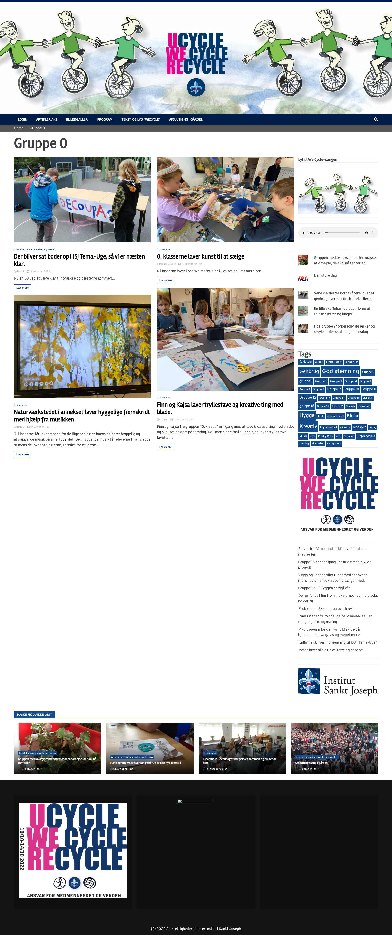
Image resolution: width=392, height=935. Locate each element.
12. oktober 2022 (40, 427)
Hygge (307, 415)
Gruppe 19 (323, 406)
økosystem (334, 443)
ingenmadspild (335, 416)
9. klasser (305, 362)
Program (104, 119)
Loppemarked (328, 427)
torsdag (304, 443)
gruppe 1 (305, 381)
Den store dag (325, 275)
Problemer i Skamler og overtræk (325, 609)
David (20, 271)
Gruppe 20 (337, 406)
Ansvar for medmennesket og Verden (34, 249)
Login (22, 119)
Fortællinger (351, 362)
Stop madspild (366, 436)
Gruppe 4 (351, 381)
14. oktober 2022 (31, 769)
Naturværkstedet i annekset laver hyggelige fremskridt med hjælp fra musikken (82, 416)
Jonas (164, 419)
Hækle (320, 416)
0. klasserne (20, 405)
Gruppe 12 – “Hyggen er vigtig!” (324, 588)
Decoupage (210, 753)
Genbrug (309, 372)
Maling (372, 427)
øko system (318, 443)
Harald (21, 427)
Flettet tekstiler (334, 362)
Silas (160, 264)
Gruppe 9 (334, 389)
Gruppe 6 (365, 381)
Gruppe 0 (368, 372)
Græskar (350, 406)
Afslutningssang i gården (311, 763)
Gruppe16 (368, 398)
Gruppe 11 (369, 389)
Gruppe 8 (318, 389)
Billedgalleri (77, 119)
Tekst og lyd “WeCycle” (140, 119)
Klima (352, 416)
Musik (303, 436)
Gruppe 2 (321, 381)
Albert (172, 264)
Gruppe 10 (351, 389)
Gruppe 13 (324, 398)
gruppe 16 (306, 406)
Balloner (319, 362)
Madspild (359, 427)
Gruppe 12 (307, 397)
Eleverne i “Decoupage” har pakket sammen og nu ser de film (240, 761)
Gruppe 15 (354, 398)
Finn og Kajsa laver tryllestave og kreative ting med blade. (220, 408)
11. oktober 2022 (191, 264)
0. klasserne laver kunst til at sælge (200, 256)
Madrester (345, 427)
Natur (312, 436)
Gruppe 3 (336, 381)
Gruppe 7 (304, 389)
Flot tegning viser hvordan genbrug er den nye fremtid (145, 763)
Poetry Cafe (325, 436)
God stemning (340, 371)
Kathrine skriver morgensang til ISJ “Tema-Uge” (337, 642)
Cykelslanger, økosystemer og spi (37, 753)
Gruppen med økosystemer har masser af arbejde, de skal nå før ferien (57, 761)
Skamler (349, 436)
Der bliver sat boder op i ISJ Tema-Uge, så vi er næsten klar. (79, 260)
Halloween (364, 406)
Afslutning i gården (186, 119)
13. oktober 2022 (39, 271)
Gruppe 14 (339, 398)
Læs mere (22, 288)
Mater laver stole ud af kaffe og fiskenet (331, 650)
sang (338, 436)
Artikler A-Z (46, 119)
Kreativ (308, 426)
